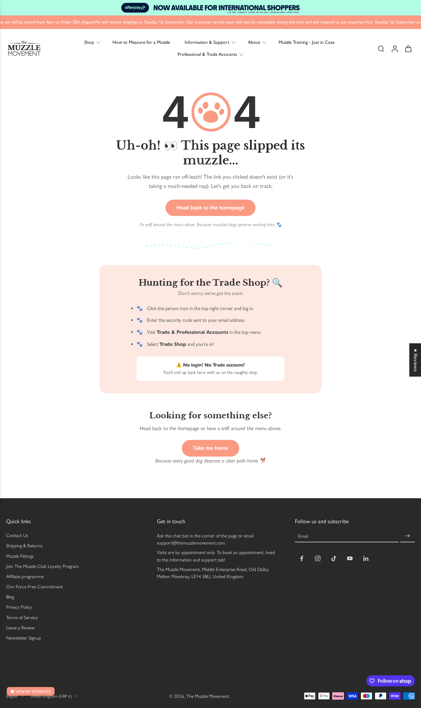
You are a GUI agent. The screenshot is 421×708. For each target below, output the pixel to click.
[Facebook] (302, 558)
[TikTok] (334, 558)
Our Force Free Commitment (34, 587)
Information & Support (207, 42)
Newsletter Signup (23, 638)
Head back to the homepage (210, 208)
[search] (381, 48)
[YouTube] (350, 558)
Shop (89, 42)
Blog (10, 597)
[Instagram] (318, 558)
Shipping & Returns (24, 546)
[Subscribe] (407, 536)
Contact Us (17, 535)
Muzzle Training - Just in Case (306, 42)
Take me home (210, 448)
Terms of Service (22, 617)
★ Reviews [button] (415, 359)
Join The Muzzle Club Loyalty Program (42, 566)
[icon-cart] (408, 48)
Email (303, 536)
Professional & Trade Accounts (207, 54)
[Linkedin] (366, 558)
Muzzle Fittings (20, 556)
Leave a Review (20, 628)
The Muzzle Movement (207, 696)
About (254, 42)
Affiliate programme (25, 576)
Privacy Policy (19, 607)
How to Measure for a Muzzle (141, 42)
